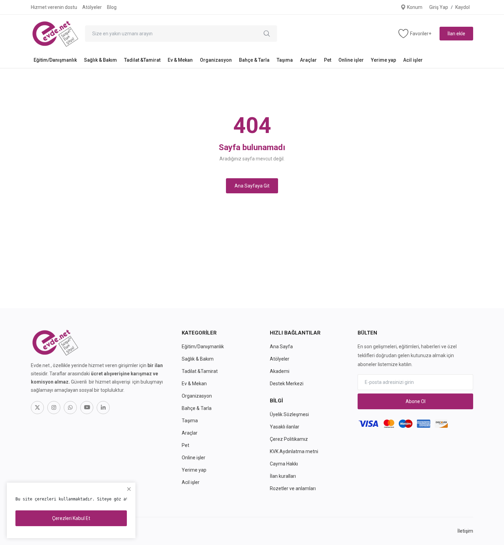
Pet (327, 60)
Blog (112, 7)
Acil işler (413, 60)
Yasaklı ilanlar (284, 426)
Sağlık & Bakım (100, 60)
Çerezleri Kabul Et (71, 518)
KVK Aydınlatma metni (294, 451)
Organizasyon (216, 60)
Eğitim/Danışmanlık (55, 60)
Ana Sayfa (281, 346)
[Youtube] (86, 407)
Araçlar (308, 60)
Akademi (279, 371)
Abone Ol (415, 401)
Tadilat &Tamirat (142, 60)
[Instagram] (53, 407)
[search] (267, 33)
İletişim (465, 531)
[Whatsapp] (70, 407)
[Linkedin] (103, 407)
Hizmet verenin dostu (54, 7)
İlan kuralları (283, 476)
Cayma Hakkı (284, 464)
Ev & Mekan (180, 60)
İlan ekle (456, 33)
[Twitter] (37, 407)
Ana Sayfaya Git (252, 186)
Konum (414, 7)
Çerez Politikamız (289, 439)
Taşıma (285, 60)
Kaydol (462, 7)
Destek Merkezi (286, 383)
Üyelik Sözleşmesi (289, 414)
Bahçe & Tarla (254, 60)
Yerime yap (383, 60)
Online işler (351, 60)
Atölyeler (92, 7)
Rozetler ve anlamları (293, 488)
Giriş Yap (438, 7)
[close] (129, 489)
